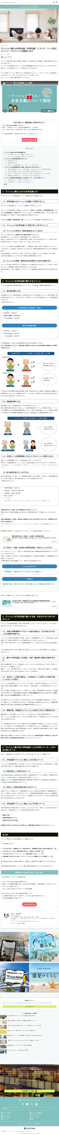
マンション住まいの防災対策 (18, 1003)
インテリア (35, 1003)
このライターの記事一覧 (16, 923)
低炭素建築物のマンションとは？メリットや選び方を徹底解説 (19, 1045)
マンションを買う (4, 45)
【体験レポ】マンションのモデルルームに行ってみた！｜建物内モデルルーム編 (22, 1040)
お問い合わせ (27, 1131)
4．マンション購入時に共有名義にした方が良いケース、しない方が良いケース (24, 178)
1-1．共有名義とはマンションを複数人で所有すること (19, 154)
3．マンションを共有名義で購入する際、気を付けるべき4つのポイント (22, 167)
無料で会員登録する (29, 140)
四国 (50, 1003)
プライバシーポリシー (11, 1131)
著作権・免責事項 (20, 1131)
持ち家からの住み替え (43, 1003)
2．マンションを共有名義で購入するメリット (15, 159)
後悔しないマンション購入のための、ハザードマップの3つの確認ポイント (21, 1030)
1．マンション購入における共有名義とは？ (15, 152)
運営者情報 (4, 1131)
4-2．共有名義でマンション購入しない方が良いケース (19, 182)
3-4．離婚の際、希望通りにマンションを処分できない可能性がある (22, 175)
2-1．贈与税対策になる (11, 161)
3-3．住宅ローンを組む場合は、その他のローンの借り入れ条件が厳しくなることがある (27, 173)
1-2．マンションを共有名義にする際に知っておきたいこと (20, 156)
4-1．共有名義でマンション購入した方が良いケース (18, 180)
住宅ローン (3, 54)
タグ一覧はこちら (29, 1006)
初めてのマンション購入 (7, 1003)
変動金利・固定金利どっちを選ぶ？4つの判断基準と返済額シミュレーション (22, 1020)
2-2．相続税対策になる (11, 163)
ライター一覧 (32, 1123)
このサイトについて (24, 1123)
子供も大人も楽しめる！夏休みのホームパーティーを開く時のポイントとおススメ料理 (24, 1025)
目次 (28, 148)
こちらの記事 (43, 524)
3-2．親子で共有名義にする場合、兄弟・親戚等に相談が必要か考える (23, 171)
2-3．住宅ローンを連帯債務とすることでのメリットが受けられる (22, 165)
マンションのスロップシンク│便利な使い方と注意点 (17, 1050)
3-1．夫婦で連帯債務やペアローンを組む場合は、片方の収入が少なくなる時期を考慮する (28, 169)
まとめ (5, 184)
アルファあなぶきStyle (26, 1067)
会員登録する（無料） (28, 1091)
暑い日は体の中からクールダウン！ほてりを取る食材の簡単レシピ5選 (21, 1015)
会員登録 (39, 1123)
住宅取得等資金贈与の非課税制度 (10, 775)
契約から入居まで (28, 1003)
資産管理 (8, 54)
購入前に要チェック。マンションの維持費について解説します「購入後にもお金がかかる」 (25, 1035)
